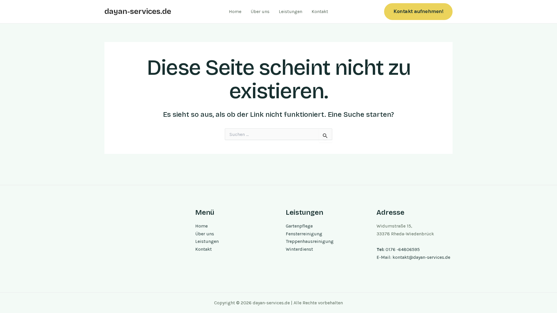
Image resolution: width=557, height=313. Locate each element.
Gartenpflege (299, 226)
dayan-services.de (137, 11)
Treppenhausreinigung (310, 241)
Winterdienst (299, 249)
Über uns (260, 11)
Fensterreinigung (304, 233)
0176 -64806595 (403, 249)
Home (235, 11)
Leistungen (290, 11)
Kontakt (320, 11)
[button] (418, 11)
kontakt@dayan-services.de (421, 257)
